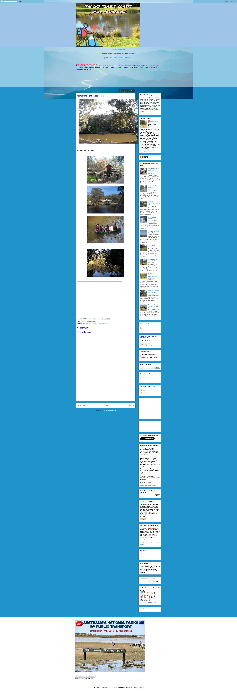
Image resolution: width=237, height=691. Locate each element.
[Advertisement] (105, 388)
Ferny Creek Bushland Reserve (153, 246)
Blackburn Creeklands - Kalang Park (154, 203)
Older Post (130, 405)
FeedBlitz (155, 346)
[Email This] (103, 319)
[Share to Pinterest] (110, 319)
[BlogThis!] (104, 319)
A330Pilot (129, 687)
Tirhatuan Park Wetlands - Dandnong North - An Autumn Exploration (153, 276)
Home (106, 405)
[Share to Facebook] (108, 319)
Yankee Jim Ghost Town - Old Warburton (153, 187)
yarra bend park (91, 321)
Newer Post (81, 405)
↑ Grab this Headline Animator (118, 49)
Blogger (142, 687)
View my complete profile (147, 151)
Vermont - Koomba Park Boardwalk (153, 291)
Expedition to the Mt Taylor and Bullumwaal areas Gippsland (153, 171)
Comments (145, 393)
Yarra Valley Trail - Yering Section (153, 260)
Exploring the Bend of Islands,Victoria (153, 231)
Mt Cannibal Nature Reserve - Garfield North (153, 306)
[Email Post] (99, 318)
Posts (144, 390)
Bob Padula (154, 121)
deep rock (84, 321)
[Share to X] (106, 319)
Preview (142, 346)
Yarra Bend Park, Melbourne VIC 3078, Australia (95, 323)
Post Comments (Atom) (109, 410)
